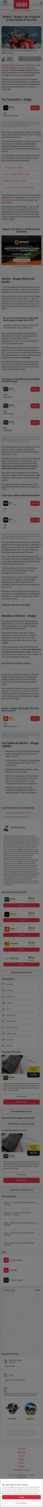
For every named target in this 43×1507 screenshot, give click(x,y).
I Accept (21, 1497)
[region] (21, 1493)
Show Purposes (21, 1503)
